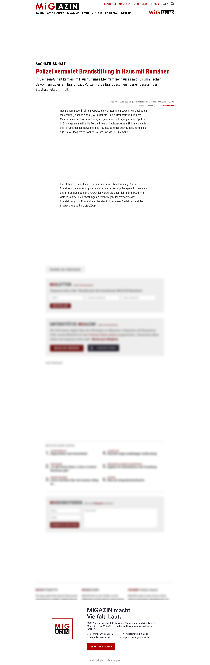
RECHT (85, 13)
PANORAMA (73, 13)
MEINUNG (126, 13)
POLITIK (40, 13)
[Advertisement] (105, 38)
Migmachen (124, 4)
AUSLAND (97, 13)
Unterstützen (140, 4)
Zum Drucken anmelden (164, 105)
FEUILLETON (111, 13)
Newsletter (110, 4)
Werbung (155, 4)
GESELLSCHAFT (55, 13)
